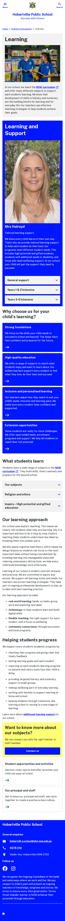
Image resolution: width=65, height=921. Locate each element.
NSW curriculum (47, 87)
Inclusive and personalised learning (28, 391)
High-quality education (20, 357)
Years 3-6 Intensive (33, 299)
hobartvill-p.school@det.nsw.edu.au (31, 841)
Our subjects (33, 485)
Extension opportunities (21, 425)
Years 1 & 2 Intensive (33, 290)
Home (5, 29)
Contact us (32, 751)
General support (33, 280)
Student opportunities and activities (29, 763)
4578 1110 (16, 847)
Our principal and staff (20, 790)
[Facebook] (4, 870)
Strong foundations (18, 327)
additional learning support (39, 714)
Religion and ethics (33, 494)
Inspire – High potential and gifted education (33, 505)
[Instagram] (13, 870)
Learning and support (21, 29)
